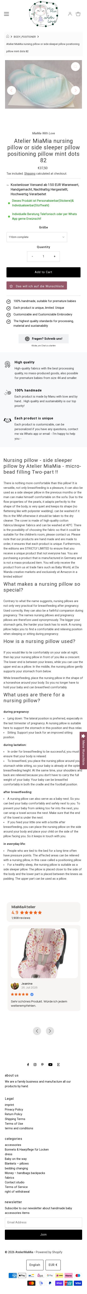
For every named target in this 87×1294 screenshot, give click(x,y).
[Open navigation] (6, 14)
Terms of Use (14, 1123)
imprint (9, 1105)
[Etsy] (58, 1064)
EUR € (53, 1265)
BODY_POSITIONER (25, 36)
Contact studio (14, 1182)
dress (8, 1154)
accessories (13, 1145)
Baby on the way (16, 1159)
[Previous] (11, 90)
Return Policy (13, 1114)
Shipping (29, 173)
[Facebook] (28, 1064)
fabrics (9, 1177)
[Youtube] (50, 1064)
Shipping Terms (15, 1119)
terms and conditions (19, 1128)
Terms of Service (16, 1187)
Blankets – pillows (17, 1163)
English (35, 1265)
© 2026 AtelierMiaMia (19, 1252)
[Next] (75, 90)
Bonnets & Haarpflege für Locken (27, 1149)
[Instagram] (35, 1064)
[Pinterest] (42, 1064)
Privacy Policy (14, 1109)
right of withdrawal (17, 1191)
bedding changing (16, 1168)
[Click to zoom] (75, 66)
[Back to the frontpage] (8, 36)
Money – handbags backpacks (25, 1173)
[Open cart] (78, 14)
